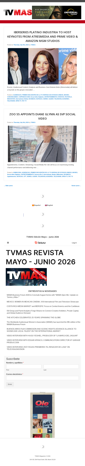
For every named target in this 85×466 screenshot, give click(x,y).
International (20, 99)
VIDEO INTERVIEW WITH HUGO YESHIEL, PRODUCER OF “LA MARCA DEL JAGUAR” (42, 336)
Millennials (59, 174)
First (7, 370)
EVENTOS (61, 97)
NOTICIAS (39, 99)
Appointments (11, 176)
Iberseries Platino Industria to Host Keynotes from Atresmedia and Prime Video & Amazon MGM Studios (42, 36)
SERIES (45, 99)
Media (26, 99)
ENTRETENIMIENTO (50, 97)
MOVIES (66, 95)
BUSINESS (32, 99)
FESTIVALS (68, 97)
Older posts (8, 185)
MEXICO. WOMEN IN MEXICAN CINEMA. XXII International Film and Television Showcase (43, 302)
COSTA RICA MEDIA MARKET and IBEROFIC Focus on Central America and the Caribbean (43, 306)
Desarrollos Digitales (37, 97)
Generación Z (38, 174)
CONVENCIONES (12, 97)
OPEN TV (18, 101)
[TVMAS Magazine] (18, 12)
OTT (25, 176)
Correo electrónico (14, 374)
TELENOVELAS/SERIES (61, 99)
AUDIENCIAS (17, 95)
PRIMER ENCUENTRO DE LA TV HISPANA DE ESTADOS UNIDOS (42, 95)
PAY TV (24, 101)
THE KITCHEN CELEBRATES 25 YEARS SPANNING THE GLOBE (34, 317)
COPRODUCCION (24, 97)
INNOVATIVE (11, 99)
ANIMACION (17, 172)
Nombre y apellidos (15, 363)
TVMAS (33, 45)
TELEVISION (11, 101)
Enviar (10, 384)
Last (45, 370)
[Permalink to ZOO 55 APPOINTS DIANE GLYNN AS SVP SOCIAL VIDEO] (42, 162)
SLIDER (51, 99)
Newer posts (76, 185)
